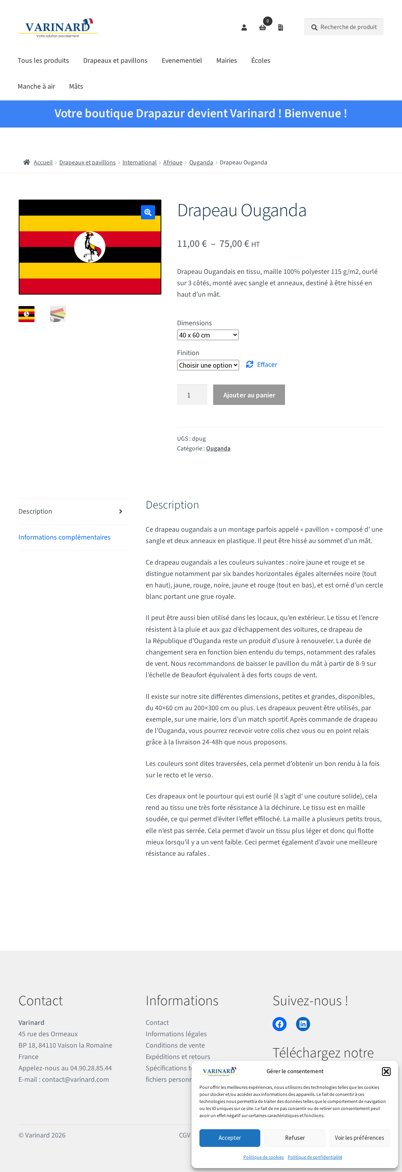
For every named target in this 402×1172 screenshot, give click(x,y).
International (139, 162)
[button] (386, 1071)
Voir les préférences (359, 1137)
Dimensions (194, 323)
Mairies (226, 61)
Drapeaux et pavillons (115, 61)
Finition (188, 353)
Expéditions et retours (178, 1057)
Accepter (230, 1137)
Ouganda (201, 162)
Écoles (260, 61)
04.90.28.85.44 (91, 1068)
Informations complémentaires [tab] (64, 537)
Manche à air (36, 86)
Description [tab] (35, 511)
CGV (184, 1135)
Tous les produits (43, 61)
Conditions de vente (175, 1045)
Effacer (267, 365)
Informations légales (176, 1034)
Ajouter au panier (249, 394)
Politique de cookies (263, 1157)
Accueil (43, 162)
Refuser (295, 1137)
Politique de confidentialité (315, 1157)
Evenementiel (182, 61)
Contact (157, 1023)
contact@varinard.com (75, 1080)
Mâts (76, 86)
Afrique (173, 162)
